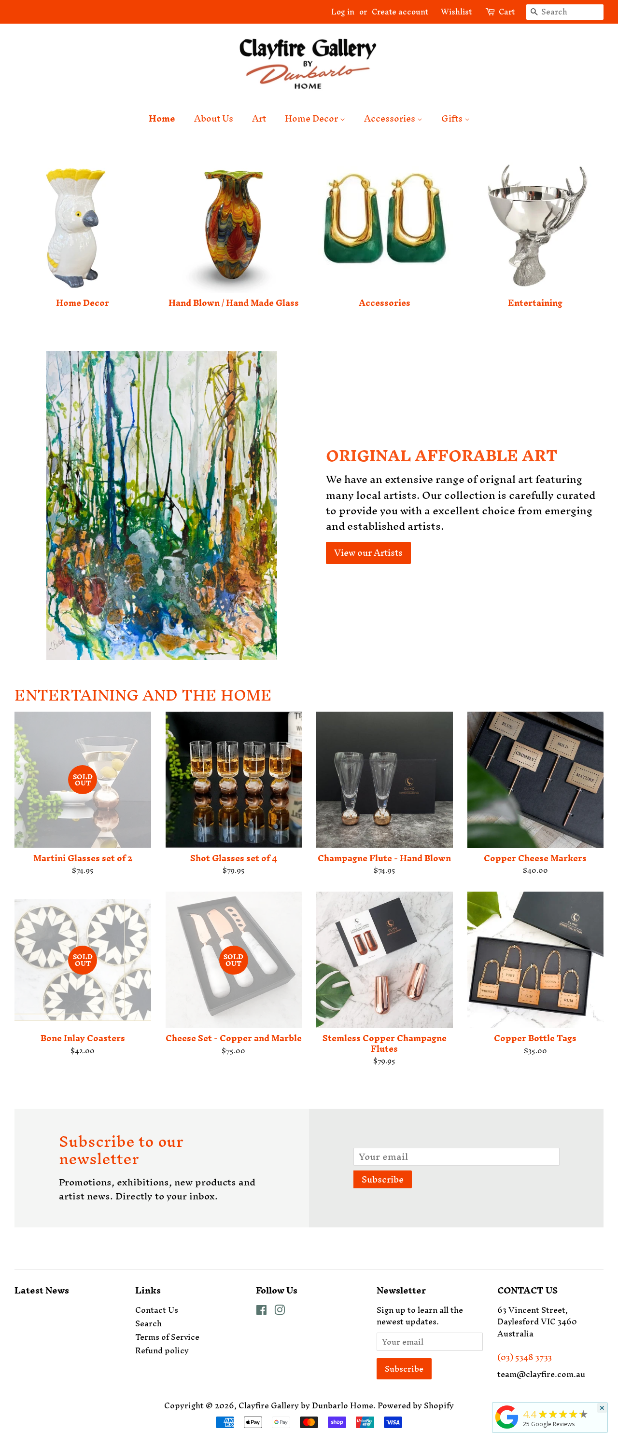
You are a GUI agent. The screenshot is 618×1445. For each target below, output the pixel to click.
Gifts (452, 118)
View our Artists (368, 553)
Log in (342, 11)
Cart (507, 12)
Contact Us (156, 1310)
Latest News (41, 1290)
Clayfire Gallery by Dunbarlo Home (306, 1405)
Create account (400, 11)
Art (259, 118)
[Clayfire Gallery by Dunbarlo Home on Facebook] (261, 1311)
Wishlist (452, 11)
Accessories (390, 118)
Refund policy (162, 1350)
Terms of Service (167, 1337)
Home (162, 118)
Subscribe (383, 1179)
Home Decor (312, 118)
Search (148, 1323)
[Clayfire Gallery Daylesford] (507, 1428)
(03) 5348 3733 (524, 1357)
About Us (213, 118)
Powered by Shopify (416, 1405)
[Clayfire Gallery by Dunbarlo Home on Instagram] (279, 1311)
